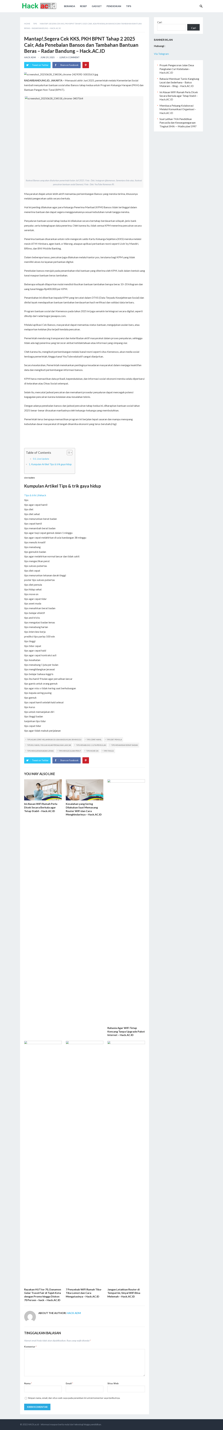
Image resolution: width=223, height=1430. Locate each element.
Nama (28, 1383)
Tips (128, 6)
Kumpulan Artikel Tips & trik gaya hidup (51, 464)
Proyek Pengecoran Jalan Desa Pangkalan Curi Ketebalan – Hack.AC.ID (176, 69)
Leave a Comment (69, 57)
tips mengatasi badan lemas (40, 751)
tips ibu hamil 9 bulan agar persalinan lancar (49, 745)
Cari (159, 22)
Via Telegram (161, 53)
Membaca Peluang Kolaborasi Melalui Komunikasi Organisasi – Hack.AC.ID (177, 109)
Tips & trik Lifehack (35, 495)
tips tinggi (109, 751)
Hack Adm (30, 57)
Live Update (43, 458)
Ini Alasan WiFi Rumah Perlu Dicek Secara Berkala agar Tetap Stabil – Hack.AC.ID (40, 807)
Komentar (30, 1346)
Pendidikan (114, 6)
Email (69, 1383)
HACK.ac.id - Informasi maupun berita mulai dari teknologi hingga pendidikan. (65, 1424)
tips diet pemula (114, 739)
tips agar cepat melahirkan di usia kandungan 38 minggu (54, 739)
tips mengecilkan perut (70, 751)
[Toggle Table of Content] (68, 452)
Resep (83, 6)
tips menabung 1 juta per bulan (91, 745)
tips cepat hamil (94, 739)
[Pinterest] (85, 65)
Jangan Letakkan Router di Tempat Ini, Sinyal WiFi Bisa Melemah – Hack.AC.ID (123, 1293)
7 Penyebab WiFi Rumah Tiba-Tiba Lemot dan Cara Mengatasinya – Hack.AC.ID (84, 1293)
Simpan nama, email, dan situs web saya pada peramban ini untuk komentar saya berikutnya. (74, 1397)
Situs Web (113, 1383)
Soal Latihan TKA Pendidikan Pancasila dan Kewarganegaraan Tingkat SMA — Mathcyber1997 (177, 122)
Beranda (69, 6)
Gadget (97, 6)
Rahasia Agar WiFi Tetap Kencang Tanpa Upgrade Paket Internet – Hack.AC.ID (126, 1031)
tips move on (92, 751)
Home (27, 23)
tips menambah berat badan (124, 745)
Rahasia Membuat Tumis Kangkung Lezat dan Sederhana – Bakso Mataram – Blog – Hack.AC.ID (179, 82)
